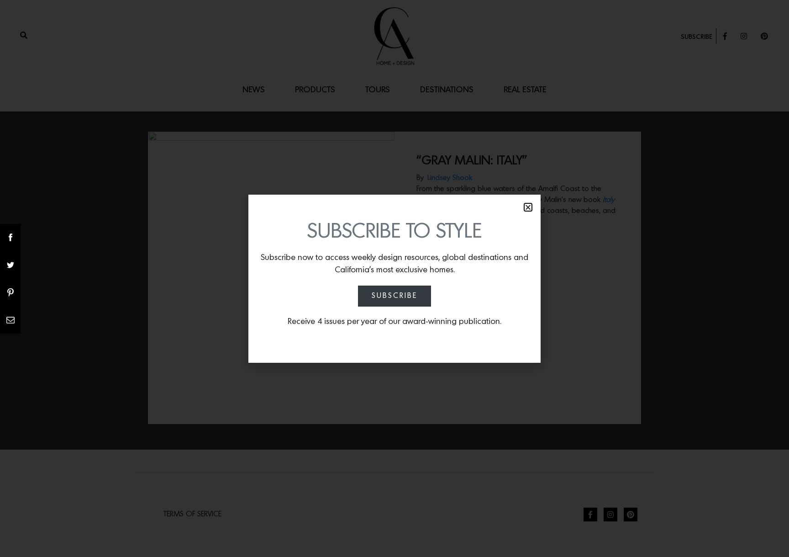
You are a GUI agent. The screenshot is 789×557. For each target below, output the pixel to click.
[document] (394, 278)
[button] (528, 207)
